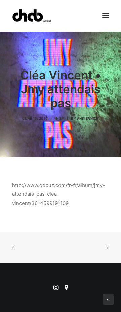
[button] (105, 16)
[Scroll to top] (108, 299)
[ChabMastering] (31, 16)
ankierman (88, 118)
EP (61, 118)
